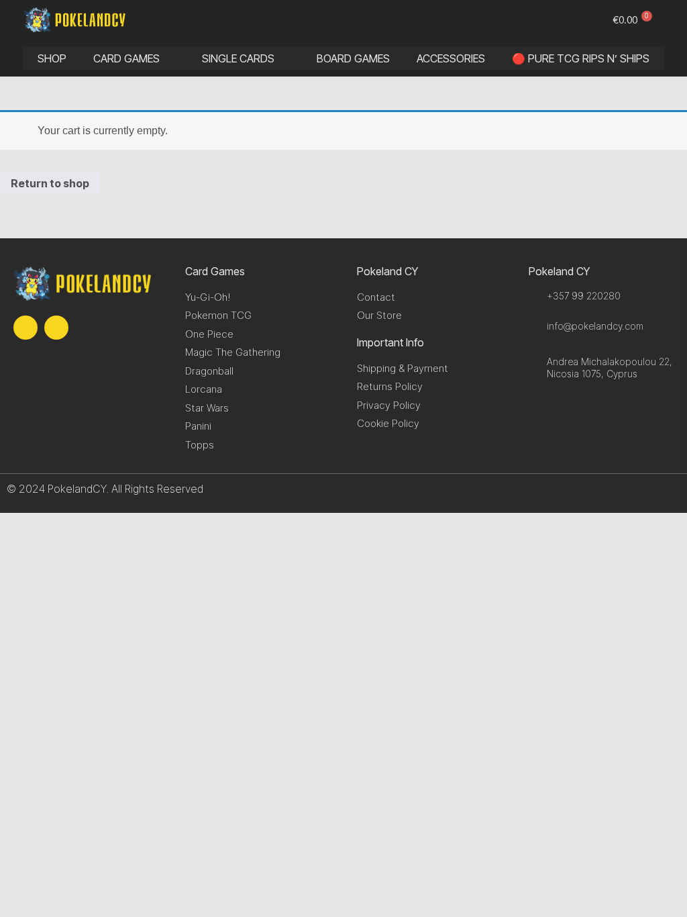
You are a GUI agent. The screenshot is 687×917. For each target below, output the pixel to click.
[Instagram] (56, 328)
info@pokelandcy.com (595, 326)
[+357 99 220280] (534, 295)
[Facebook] (25, 328)
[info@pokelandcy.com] (534, 326)
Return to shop (50, 183)
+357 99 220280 (584, 295)
